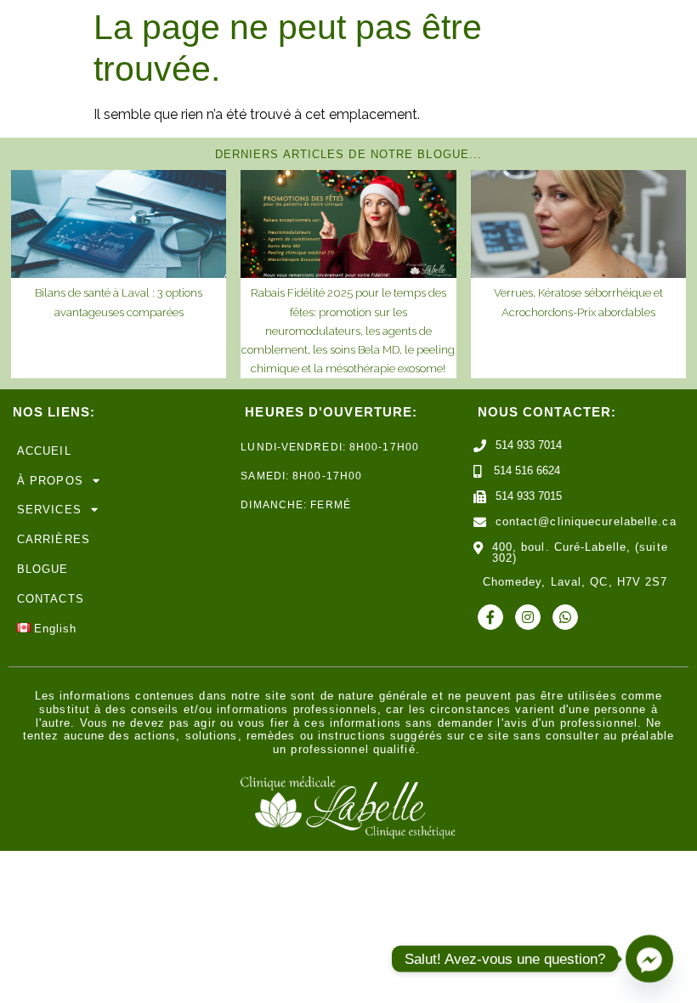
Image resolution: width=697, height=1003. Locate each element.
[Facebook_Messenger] (649, 959)
